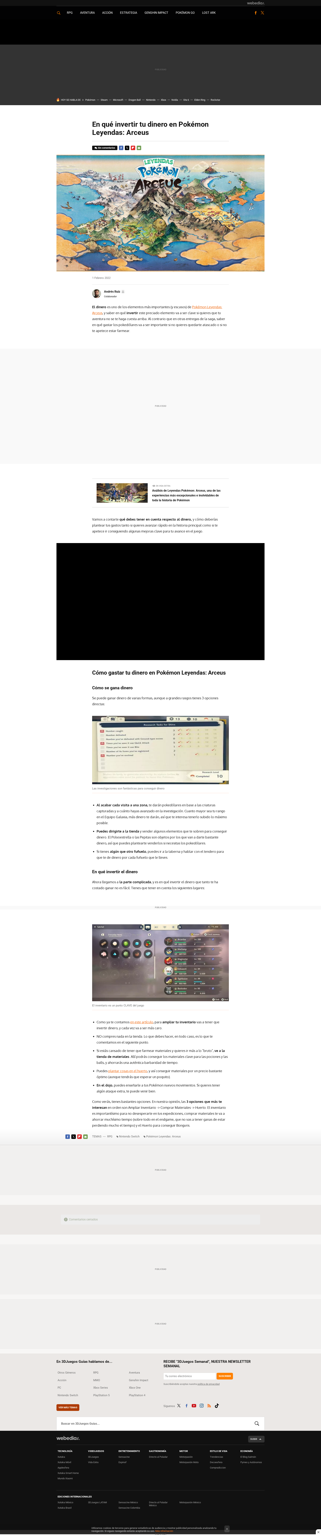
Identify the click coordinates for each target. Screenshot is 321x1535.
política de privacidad (208, 1384)
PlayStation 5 (101, 1395)
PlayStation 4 (137, 1395)
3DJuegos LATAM (97, 1502)
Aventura (87, 12)
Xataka (61, 1456)
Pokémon (90, 99)
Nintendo (150, 99)
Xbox (163, 99)
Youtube (194, 1405)
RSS (209, 1405)
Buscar (257, 1423)
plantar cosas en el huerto (127, 1071)
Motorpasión (186, 1456)
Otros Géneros (67, 1372)
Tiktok (217, 1405)
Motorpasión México (190, 1502)
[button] (114, 291)
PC (59, 1387)
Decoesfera (216, 1462)
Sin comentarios (106, 147)
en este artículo (141, 1022)
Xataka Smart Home (68, 1473)
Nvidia (174, 99)
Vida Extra (93, 1462)
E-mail (139, 148)
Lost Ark (209, 12)
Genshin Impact (156, 12)
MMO (96, 1380)
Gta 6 (186, 99)
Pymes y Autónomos (251, 1462)
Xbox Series (100, 1387)
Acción (107, 12)
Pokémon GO (185, 12)
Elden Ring (199, 99)
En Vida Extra (163, 486)
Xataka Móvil (64, 1462)
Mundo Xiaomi (65, 1478)
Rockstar (215, 99)
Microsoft (118, 99)
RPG (70, 12)
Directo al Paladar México (158, 1504)
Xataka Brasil (65, 1507)
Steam (104, 99)
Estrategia (128, 12)
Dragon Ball (135, 99)
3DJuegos (93, 1456)
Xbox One (135, 1387)
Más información (164, 1531)
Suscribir (225, 1376)
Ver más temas (68, 1407)
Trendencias (216, 1456)
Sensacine (124, 1456)
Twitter (262, 13)
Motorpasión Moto (189, 1462)
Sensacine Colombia (129, 1507)
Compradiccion (218, 1467)
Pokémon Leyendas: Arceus (163, 1136)
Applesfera (63, 1467)
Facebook (255, 13)
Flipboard (133, 148)
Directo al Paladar (158, 1456)
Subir (253, 1439)
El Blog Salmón (248, 1456)
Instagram (202, 1405)
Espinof (123, 1462)
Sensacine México (128, 1502)
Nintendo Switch (129, 1136)
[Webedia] (256, 3)
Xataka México (65, 1502)
